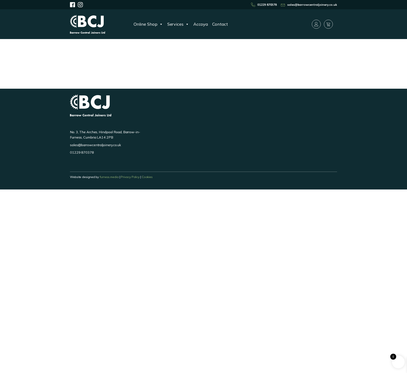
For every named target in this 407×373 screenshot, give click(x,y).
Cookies (147, 177)
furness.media (109, 177)
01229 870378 (267, 5)
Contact (220, 24)
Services (175, 24)
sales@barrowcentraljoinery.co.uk (312, 5)
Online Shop (146, 24)
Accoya (200, 24)
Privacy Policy (130, 177)
